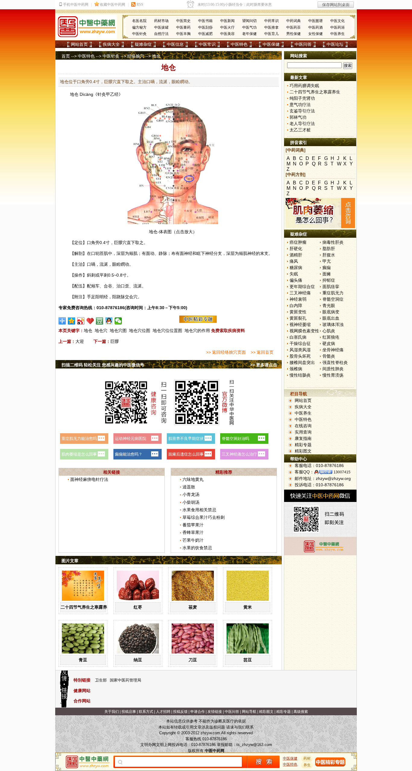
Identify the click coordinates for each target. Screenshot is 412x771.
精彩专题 (303, 444)
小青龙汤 (190, 494)
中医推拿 (271, 27)
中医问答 (303, 44)
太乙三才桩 (300, 129)
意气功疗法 (300, 104)
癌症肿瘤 (298, 242)
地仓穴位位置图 (167, 330)
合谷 (108, 286)
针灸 (101, 94)
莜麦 (193, 607)
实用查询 (303, 432)
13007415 (342, 472)
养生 (307, 765)
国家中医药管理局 (125, 680)
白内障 (296, 305)
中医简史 (183, 21)
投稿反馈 (180, 712)
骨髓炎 (328, 356)
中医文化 (337, 21)
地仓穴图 (118, 330)
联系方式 (146, 712)
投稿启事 (129, 712)
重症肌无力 (333, 292)
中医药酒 (315, 27)
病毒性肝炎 (333, 242)
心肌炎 (328, 330)
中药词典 (293, 21)
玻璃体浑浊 (333, 324)
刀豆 (193, 659)
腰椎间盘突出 (302, 362)
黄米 (247, 607)
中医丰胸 (183, 34)
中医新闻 (227, 21)
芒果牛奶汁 (193, 540)
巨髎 (118, 242)
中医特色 (239, 44)
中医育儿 (271, 34)
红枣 (138, 607)
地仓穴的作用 (197, 330)
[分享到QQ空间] (71, 320)
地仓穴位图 (139, 330)
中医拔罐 (161, 27)
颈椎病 (296, 368)
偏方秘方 (139, 27)
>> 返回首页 (262, 352)
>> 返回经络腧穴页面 (226, 352)
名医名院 (139, 21)
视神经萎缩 (300, 324)
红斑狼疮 (330, 337)
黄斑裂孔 (298, 318)
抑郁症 (328, 280)
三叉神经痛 (300, 292)
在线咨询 (303, 425)
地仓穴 (101, 330)
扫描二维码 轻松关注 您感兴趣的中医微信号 (103, 364)
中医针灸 (139, 34)
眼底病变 (330, 311)
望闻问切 (249, 21)
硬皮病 (328, 343)
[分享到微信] (118, 320)
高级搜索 (300, 712)
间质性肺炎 (333, 368)
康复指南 (303, 438)
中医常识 (207, 44)
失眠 (294, 273)
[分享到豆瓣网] (99, 320)
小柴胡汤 (190, 502)
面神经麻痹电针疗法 (89, 479)
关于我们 (111, 712)
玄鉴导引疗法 (302, 110)
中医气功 (249, 27)
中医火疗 (227, 27)
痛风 (294, 261)
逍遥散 (188, 486)
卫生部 (101, 680)
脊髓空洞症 (333, 299)
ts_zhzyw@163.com (254, 744)
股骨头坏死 (300, 356)
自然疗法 (161, 34)
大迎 (79, 341)
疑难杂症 (143, 44)
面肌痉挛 (330, 286)
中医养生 (337, 34)
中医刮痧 (205, 27)
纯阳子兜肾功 (302, 98)
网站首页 (79, 44)
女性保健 (315, 34)
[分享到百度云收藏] (90, 320)
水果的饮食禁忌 (197, 547)
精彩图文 (303, 451)
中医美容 (227, 34)
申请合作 (197, 712)
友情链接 (215, 712)
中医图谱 (315, 21)
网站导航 (249, 712)
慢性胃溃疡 (333, 375)
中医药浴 (337, 27)
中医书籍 (205, 21)
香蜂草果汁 (193, 532)
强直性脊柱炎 (335, 362)
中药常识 (271, 21)
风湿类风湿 (300, 349)
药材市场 (161, 21)
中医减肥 (205, 34)
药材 (307, 758)
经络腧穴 (135, 56)
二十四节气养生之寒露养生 (86, 607)
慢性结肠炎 (300, 375)
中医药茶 (293, 27)
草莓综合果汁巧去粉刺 (203, 517)
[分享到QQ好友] (109, 320)
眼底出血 (330, 318)
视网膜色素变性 (304, 330)
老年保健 (249, 34)
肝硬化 (296, 248)
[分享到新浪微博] (81, 320)
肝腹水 (328, 254)
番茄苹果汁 (193, 524)
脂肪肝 (328, 248)
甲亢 (326, 261)
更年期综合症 (302, 286)
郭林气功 (298, 117)
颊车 (95, 286)
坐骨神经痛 (333, 349)
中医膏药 (183, 27)
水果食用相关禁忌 (199, 509)
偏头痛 (296, 280)
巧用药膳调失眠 (304, 85)
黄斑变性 (298, 311)
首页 (66, 56)
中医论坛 (335, 44)
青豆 (83, 659)
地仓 (74, 94)
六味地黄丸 (193, 479)
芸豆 (247, 659)
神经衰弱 (298, 299)
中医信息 (175, 44)
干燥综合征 (300, 343)
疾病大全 (111, 44)
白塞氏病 (298, 337)
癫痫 (326, 267)
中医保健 (271, 44)
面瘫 (326, 273)
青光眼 (328, 305)
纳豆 (138, 659)
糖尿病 (296, 267)
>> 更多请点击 (263, 364)
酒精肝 (296, 254)
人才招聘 (163, 712)
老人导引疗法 (302, 123)
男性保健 (293, 34)
